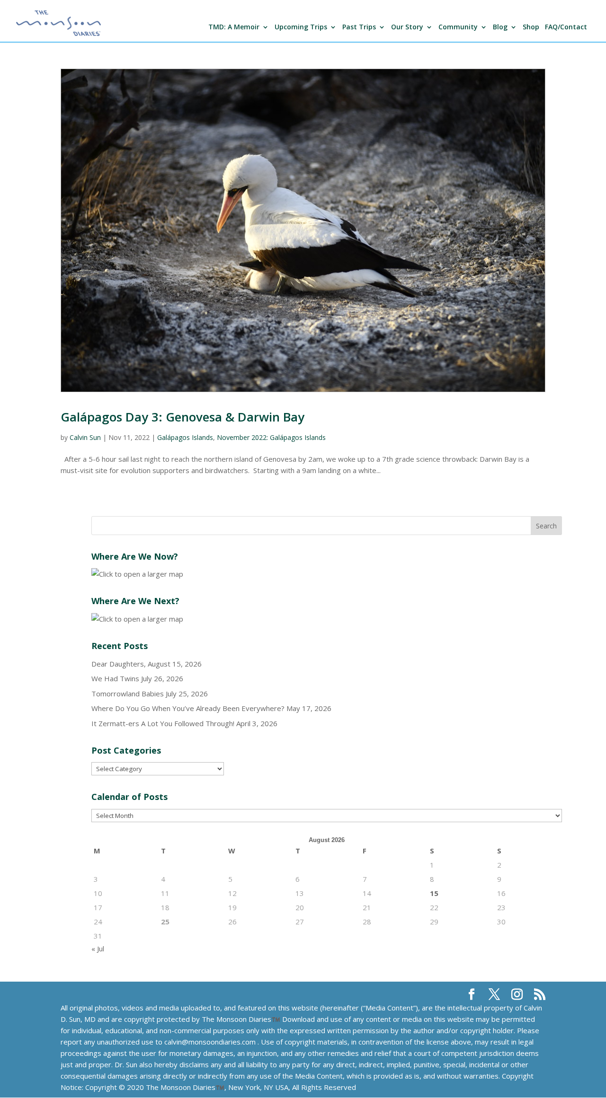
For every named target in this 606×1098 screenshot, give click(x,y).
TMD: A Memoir (233, 27)
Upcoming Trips (301, 27)
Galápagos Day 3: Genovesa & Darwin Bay (182, 416)
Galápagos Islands (185, 437)
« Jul (97, 948)
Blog (500, 27)
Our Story (407, 27)
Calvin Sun (85, 437)
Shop (531, 27)
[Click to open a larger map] (137, 574)
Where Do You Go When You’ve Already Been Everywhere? (188, 708)
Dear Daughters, (118, 663)
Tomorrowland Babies (127, 693)
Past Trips (359, 27)
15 (434, 893)
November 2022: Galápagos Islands (271, 437)
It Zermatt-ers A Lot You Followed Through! (162, 723)
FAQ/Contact (566, 27)
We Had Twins (115, 678)
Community (458, 27)
